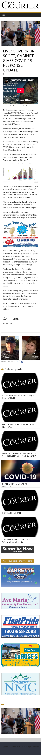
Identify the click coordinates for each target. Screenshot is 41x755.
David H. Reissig (7, 354)
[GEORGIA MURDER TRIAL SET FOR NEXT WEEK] (20, 403)
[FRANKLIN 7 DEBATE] (20, 491)
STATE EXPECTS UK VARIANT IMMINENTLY (15, 485)
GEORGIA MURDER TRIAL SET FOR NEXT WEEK (18, 425)
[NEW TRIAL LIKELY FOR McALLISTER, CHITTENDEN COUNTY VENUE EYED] (20, 432)
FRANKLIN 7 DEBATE (11, 513)
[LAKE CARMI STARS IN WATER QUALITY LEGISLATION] (20, 374)
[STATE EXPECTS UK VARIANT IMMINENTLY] (20, 461)
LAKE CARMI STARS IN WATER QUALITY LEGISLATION (20, 396)
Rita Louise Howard (33, 354)
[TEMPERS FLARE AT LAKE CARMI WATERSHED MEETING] (20, 518)
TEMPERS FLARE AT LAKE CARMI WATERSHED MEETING (17, 540)
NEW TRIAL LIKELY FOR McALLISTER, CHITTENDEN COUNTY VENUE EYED (19, 454)
